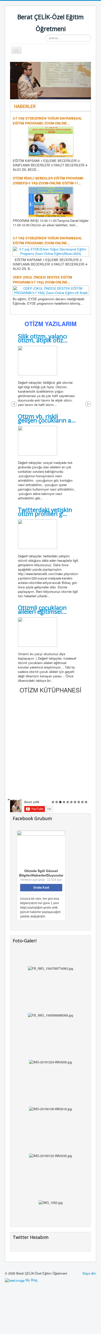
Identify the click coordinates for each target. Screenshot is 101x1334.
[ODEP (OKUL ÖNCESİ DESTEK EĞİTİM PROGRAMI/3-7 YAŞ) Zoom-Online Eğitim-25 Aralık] (51, 290)
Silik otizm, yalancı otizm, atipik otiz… (43, 338)
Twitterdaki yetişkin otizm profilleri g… (45, 512)
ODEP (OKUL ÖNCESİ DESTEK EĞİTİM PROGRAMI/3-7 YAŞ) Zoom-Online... (42, 279)
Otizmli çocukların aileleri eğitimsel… (42, 609)
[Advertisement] (50, 746)
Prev (14, 404)
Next (88, 404)
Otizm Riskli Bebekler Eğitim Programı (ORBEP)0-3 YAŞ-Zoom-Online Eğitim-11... (48, 180)
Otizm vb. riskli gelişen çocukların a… (47, 418)
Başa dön (89, 1273)
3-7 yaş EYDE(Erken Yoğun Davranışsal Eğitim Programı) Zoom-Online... (47, 120)
